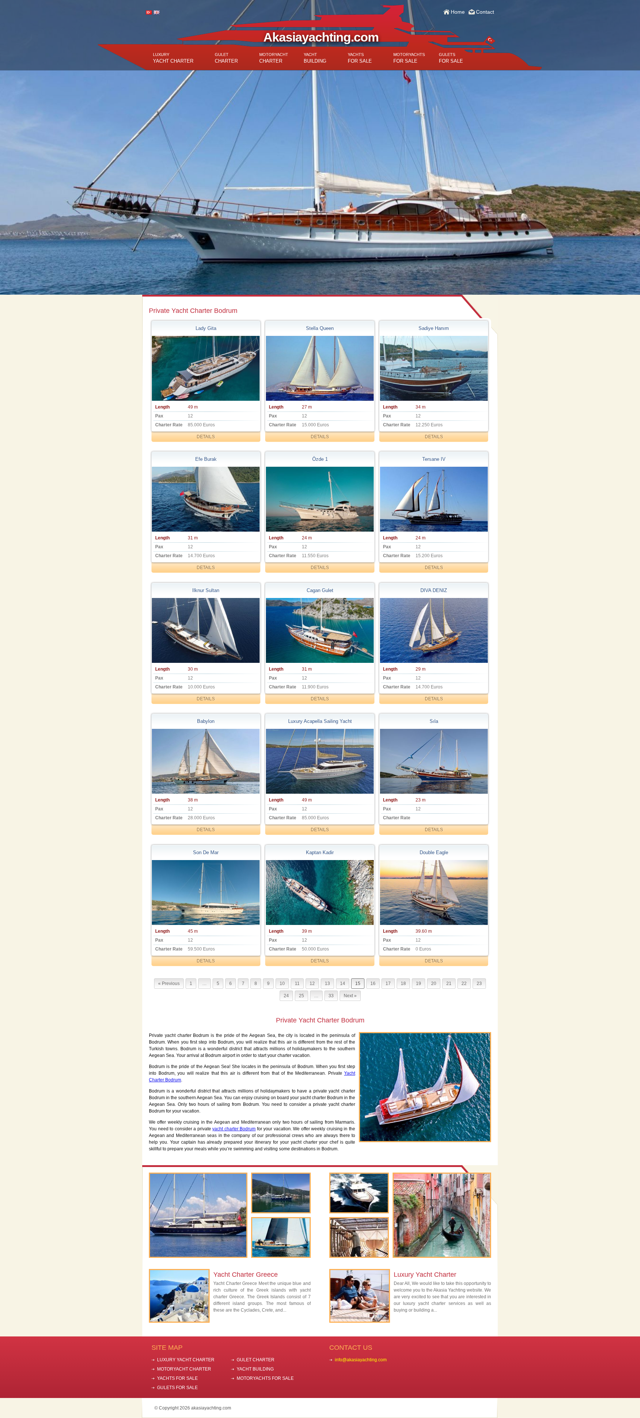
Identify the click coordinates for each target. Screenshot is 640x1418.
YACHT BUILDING (255, 1369)
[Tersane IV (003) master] (433, 499)
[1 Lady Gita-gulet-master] (205, 368)
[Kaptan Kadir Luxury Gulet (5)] (319, 892)
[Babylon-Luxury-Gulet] (205, 761)
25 (301, 995)
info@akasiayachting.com (361, 1359)
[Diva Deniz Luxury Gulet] (433, 630)
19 (418, 983)
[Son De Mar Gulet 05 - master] (205, 892)
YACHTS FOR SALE (177, 1378)
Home (458, 12)
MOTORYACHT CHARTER (184, 1369)
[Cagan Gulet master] (319, 630)
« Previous (169, 983)
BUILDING (315, 58)
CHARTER (226, 58)
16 (373, 983)
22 (464, 983)
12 (312, 983)
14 (342, 983)
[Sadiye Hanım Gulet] (433, 368)
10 (282, 983)
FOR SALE (360, 58)
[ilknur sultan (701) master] (205, 630)
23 (479, 983)
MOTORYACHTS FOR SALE (265, 1378)
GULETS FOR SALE (177, 1387)
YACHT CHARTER (173, 58)
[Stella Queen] (319, 368)
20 (433, 983)
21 (448, 983)
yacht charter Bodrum (234, 1128)
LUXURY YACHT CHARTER (185, 1359)
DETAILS (206, 436)
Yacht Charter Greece (245, 1274)
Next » (350, 995)
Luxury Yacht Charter (425, 1274)
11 (297, 983)
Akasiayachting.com (321, 37)
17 (388, 983)
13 (327, 983)
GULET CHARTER (255, 1359)
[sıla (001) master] (433, 761)
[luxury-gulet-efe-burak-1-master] (205, 499)
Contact (485, 12)
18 (403, 983)
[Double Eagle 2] (433, 892)
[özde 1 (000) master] (319, 499)
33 (331, 995)
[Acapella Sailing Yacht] (319, 761)
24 (286, 995)
